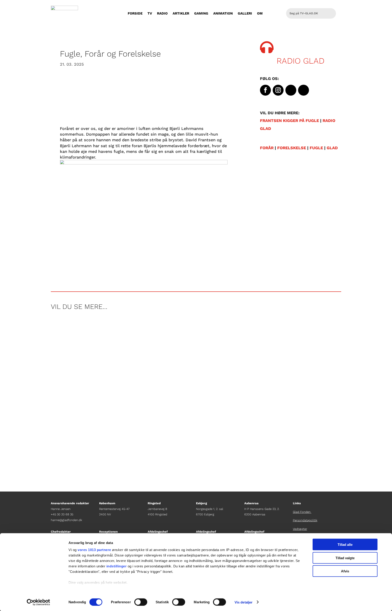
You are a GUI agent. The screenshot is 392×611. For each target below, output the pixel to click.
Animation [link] (223, 13)
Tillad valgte (345, 558)
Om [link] (260, 13)
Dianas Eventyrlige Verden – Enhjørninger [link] (99, 339)
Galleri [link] (245, 13)
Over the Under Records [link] (79, 422)
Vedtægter (300, 529)
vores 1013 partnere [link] (94, 550)
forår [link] (267, 147)
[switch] (140, 602)
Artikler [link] (181, 13)
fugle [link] (316, 147)
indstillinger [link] (116, 566)
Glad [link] (332, 147)
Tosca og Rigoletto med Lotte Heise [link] (92, 383)
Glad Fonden (302, 512)
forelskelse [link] (291, 147)
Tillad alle (345, 544)
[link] (38, 602)
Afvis (345, 571)
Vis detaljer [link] (243, 602)
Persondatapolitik (305, 520)
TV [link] (149, 13)
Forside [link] (135, 13)
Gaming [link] (201, 13)
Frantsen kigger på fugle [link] (289, 120)
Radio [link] (162, 13)
